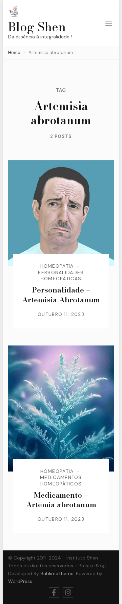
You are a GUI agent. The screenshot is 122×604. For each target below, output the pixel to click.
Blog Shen (37, 26)
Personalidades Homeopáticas (61, 275)
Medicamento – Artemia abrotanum (61, 500)
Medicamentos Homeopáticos (61, 480)
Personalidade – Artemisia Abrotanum (61, 294)
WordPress (20, 581)
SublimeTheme (57, 573)
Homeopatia (57, 266)
